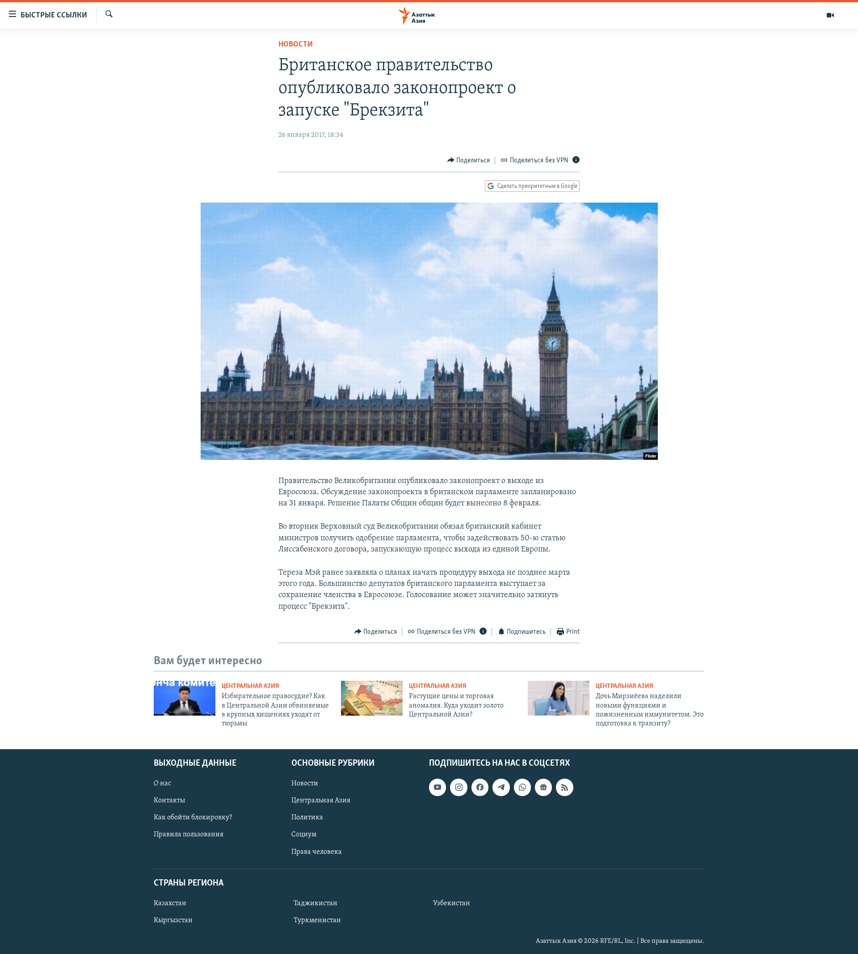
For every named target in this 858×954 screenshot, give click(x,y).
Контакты (169, 800)
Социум (303, 834)
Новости (295, 45)
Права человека (316, 851)
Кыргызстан (173, 920)
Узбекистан (451, 903)
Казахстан (170, 903)
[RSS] (564, 787)
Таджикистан (315, 903)
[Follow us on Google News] (543, 787)
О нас (162, 783)
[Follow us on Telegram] (500, 787)
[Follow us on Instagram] (458, 787)
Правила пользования (188, 834)
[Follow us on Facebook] (479, 787)
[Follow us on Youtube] (437, 787)
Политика (307, 817)
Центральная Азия (250, 686)
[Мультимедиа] (830, 15)
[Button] (468, 160)
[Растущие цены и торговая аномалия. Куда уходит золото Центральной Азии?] (372, 698)
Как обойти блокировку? (193, 817)
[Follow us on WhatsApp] (522, 787)
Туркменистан (317, 920)
